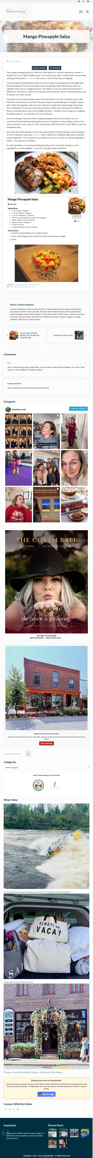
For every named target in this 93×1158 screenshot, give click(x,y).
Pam (9, 363)
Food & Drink (19, 285)
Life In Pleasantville (45, 1156)
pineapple (19, 287)
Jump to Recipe (39, 68)
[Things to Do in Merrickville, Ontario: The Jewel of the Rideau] (74, 1133)
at (85, 362)
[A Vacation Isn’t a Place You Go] (63, 1133)
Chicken (13, 287)
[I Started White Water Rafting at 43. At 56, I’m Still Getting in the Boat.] (52, 1133)
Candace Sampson (15, 61)
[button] (18, 431)
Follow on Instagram (78, 409)
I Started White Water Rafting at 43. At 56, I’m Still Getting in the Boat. (37, 892)
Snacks (37, 285)
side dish (32, 287)
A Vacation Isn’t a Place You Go (18, 982)
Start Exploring (46, 743)
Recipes (27, 285)
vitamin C (36, 135)
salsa (26, 287)
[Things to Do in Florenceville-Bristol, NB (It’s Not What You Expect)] (63, 1144)
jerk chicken (30, 78)
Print (78, 221)
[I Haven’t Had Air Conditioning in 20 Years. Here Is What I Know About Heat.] (85, 1133)
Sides (32, 285)
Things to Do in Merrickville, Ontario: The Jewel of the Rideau (33, 1072)
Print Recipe (55, 68)
